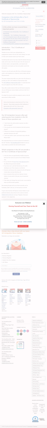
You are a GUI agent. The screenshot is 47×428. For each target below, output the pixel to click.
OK (43, 2)
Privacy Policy (23, 2)
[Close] (44, 203)
